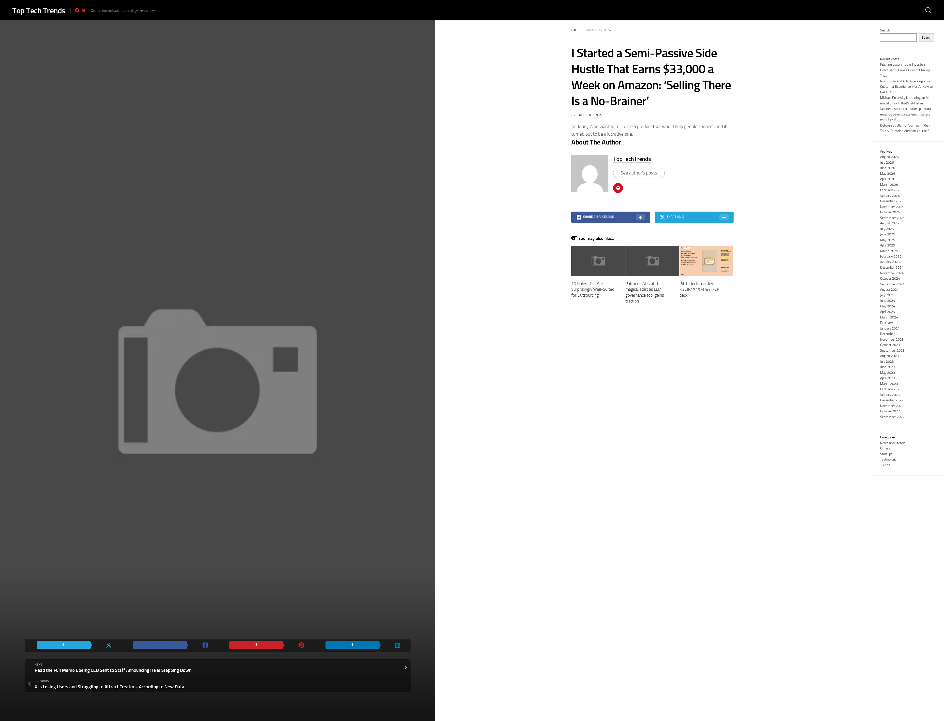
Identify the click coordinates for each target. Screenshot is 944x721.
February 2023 (890, 389)
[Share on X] (73, 645)
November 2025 (892, 207)
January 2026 (890, 196)
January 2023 (890, 395)
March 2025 (889, 251)
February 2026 (890, 190)
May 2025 (887, 240)
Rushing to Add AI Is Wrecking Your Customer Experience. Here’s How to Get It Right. (906, 86)
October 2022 (890, 411)
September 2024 (892, 284)
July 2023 (887, 362)
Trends (885, 465)
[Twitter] (83, 10)
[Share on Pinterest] (266, 645)
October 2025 (890, 212)
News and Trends (892, 443)
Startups (886, 454)
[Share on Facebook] (169, 645)
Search (885, 30)
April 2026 (887, 179)
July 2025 (887, 229)
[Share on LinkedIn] (362, 645)
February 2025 (890, 256)
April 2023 (887, 378)
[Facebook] (77, 10)
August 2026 (889, 157)
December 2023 (891, 334)
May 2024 (887, 306)
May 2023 (887, 373)
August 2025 (889, 223)
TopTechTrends (589, 115)
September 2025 (892, 218)
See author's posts (639, 173)
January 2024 (890, 328)
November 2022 (892, 406)
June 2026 (887, 168)
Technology (888, 459)
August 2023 (889, 356)
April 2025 (887, 245)
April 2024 (887, 312)
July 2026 (887, 162)
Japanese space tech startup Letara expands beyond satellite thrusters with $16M (905, 114)
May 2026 (887, 174)
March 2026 (889, 185)
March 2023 (889, 384)
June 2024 (887, 301)
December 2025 (891, 201)
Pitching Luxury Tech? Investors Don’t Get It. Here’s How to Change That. (905, 70)
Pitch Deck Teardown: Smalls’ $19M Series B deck (699, 289)
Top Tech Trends (38, 10)
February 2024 (890, 323)
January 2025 (890, 262)
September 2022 (892, 417)
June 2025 (887, 234)
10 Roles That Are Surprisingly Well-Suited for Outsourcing (592, 289)
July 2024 (887, 295)
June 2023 (887, 367)
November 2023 (892, 339)
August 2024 (889, 290)
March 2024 (889, 317)
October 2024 (890, 278)
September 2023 (892, 350)
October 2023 (890, 345)
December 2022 (891, 400)
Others (577, 30)
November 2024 (892, 273)
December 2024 (891, 267)
